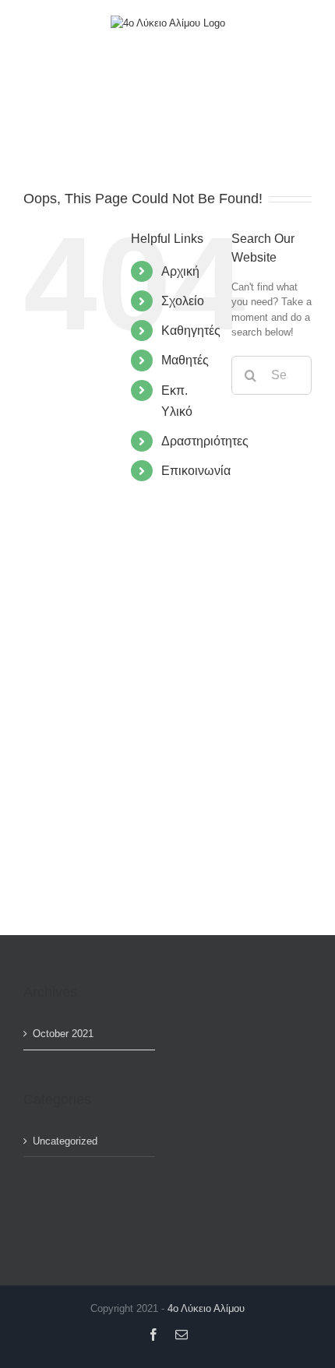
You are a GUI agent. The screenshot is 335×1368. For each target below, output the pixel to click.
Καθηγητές (190, 330)
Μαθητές (185, 360)
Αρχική (180, 271)
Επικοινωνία (196, 470)
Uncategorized (65, 1141)
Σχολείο (182, 301)
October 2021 (63, 1033)
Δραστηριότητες (205, 441)
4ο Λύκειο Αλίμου (206, 1308)
